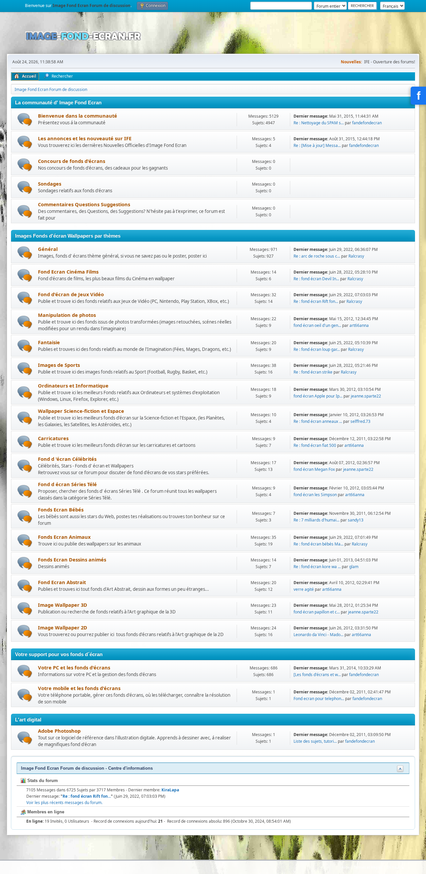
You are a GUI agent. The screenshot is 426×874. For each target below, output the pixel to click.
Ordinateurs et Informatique (73, 385)
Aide (345, 867)
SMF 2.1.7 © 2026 (36, 867)
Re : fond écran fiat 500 (315, 445)
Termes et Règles (368, 867)
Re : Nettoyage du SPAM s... (319, 123)
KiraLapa (170, 790)
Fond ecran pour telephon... (319, 698)
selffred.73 (360, 421)
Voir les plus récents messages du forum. (64, 802)
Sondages (49, 183)
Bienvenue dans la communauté (77, 115)
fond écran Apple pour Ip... (318, 396)
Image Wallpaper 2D (62, 627)
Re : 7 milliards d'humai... (316, 520)
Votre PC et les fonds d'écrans (74, 667)
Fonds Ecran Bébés (61, 509)
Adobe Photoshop (59, 730)
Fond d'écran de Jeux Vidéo (71, 294)
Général (48, 249)
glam (353, 566)
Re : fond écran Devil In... (316, 279)
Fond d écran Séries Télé (67, 484)
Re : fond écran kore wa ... (317, 566)
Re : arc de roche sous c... (317, 256)
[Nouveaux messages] (24, 119)
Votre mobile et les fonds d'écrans (79, 688)
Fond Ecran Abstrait (62, 582)
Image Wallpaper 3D (62, 604)
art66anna (359, 325)
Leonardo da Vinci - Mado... (318, 634)
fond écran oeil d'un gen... (317, 325)
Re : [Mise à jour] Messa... (317, 145)
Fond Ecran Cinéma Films (68, 271)
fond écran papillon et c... (317, 612)
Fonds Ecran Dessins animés (72, 559)
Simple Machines (66, 867)
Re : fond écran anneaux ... (318, 421)
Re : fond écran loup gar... (317, 349)
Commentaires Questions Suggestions (84, 204)
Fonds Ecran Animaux (64, 536)
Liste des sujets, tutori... (315, 741)
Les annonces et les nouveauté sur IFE (84, 138)
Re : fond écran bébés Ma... (318, 544)
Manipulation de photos (67, 315)
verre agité (304, 589)
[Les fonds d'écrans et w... (317, 674)
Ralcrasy (356, 256)
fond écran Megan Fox (314, 469)
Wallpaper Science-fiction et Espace (81, 411)
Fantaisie (49, 342)
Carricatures (53, 438)
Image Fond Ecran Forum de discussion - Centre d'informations (87, 768)
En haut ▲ (396, 867)
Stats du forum (42, 780)
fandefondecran (367, 123)
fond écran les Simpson (315, 494)
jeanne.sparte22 (366, 396)
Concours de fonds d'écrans (71, 161)
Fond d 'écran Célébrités (67, 458)
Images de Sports (59, 365)
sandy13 (355, 520)
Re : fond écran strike (313, 372)
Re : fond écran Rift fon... (316, 301)
